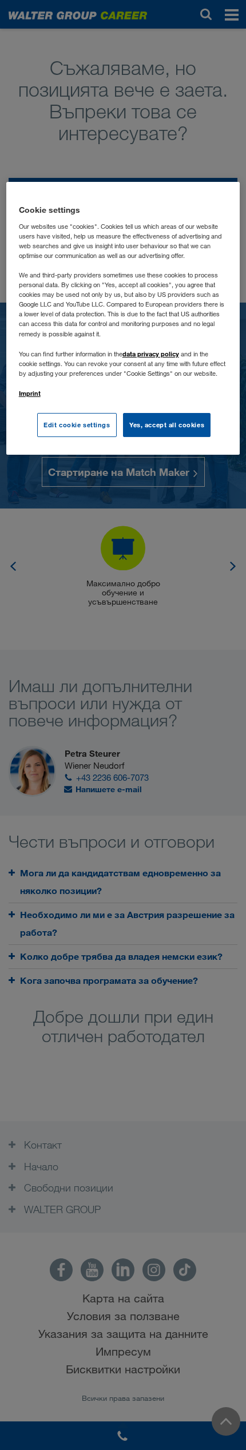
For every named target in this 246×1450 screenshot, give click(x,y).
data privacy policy (150, 353)
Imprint (30, 393)
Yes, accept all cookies (166, 424)
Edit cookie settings (76, 424)
